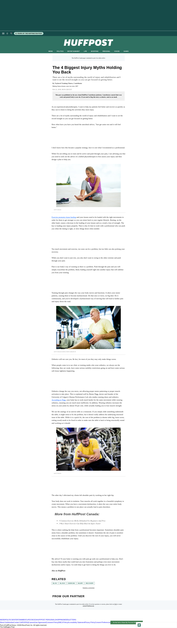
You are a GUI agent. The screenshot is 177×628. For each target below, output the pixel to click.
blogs (62, 583)
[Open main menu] (3, 33)
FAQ (115, 604)
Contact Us (18, 622)
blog (55, 583)
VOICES (117, 51)
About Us (3, 622)
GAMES (126, 51)
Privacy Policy (90, 622)
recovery (90, 583)
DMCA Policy (63, 622)
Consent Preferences (102, 622)
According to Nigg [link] (59, 400)
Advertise (10, 622)
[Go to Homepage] (139, 625)
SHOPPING (94, 51)
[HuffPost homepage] (26, 618)
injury (80, 583)
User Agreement (40, 622)
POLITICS (60, 51)
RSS (23, 622)
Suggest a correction (88, 588)
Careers (31, 622)
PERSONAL (106, 51)
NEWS (50, 51)
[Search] (11, 33)
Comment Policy (52, 622)
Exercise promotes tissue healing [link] (64, 217)
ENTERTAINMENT (73, 51)
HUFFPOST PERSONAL (45, 620)
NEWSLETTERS (70, 620)
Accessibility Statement (76, 622)
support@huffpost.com (88, 606)
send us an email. (112, 97)
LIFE (85, 51)
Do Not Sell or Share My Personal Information (126, 622)
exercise (71, 583)
